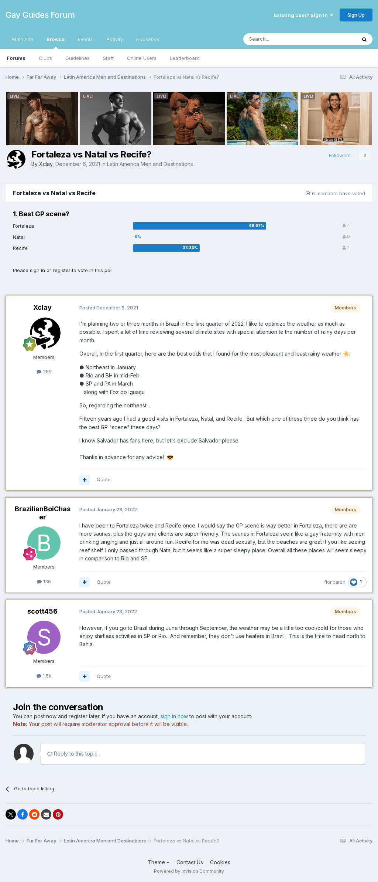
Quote (104, 479)
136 (46, 581)
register (62, 270)
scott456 (42, 611)
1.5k (46, 676)
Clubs (45, 58)
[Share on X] (11, 814)
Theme (157, 862)
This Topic (334, 39)
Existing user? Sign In (302, 15)
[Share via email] (46, 814)
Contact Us (189, 862)
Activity (114, 39)
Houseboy (147, 39)
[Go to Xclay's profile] (15, 159)
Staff (108, 58)
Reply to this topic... (76, 753)
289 (46, 371)
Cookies (220, 862)
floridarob (335, 582)
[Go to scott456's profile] (44, 637)
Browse (56, 39)
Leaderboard (185, 58)
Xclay (45, 164)
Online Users (142, 58)
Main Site (22, 39)
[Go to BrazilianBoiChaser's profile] (44, 543)
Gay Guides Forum (40, 15)
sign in (37, 270)
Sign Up (356, 15)
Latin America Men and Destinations (150, 164)
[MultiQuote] (84, 480)
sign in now (174, 716)
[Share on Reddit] (34, 814)
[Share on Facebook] (22, 814)
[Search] (364, 39)
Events (85, 39)
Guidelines (77, 58)
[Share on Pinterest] (58, 814)
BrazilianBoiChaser (43, 513)
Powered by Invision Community (189, 871)
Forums (16, 58)
